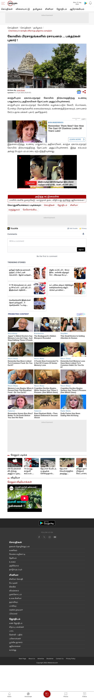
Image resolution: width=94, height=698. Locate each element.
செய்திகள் (7, 9)
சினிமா (49, 9)
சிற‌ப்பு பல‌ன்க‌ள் (16, 627)
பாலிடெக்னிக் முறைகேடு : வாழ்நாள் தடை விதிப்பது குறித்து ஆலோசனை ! (47, 200)
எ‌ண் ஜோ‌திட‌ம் (15, 623)
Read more (31, 183)
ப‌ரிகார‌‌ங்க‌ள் (15, 639)
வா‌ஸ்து (12, 650)
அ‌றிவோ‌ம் (14, 566)
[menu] (3, 3)
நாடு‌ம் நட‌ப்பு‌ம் (15, 570)
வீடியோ (15, 478)
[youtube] (50, 537)
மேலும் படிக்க (19, 455)
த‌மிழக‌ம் (37, 9)
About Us (32, 659)
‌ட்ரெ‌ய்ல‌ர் (13, 614)
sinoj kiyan (21, 90)
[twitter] (44, 537)
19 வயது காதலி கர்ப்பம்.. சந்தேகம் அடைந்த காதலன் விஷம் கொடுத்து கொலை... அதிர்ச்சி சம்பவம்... (29, 471)
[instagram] (55, 537)
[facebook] (39, 537)
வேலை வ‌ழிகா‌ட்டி (17, 554)
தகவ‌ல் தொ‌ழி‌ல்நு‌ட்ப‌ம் (19, 547)
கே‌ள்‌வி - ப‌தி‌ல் (15, 635)
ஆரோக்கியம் (77, 9)
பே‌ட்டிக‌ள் (13, 583)
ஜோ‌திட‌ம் (62, 9)
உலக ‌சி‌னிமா (15, 598)
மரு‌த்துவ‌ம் (14, 210)
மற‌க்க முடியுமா (16, 610)
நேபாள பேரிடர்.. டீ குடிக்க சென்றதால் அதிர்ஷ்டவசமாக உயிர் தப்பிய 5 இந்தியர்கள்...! (49, 471)
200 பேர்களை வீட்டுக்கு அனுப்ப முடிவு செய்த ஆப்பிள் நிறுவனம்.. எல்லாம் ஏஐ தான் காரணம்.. (14, 471)
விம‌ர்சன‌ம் (14, 591)
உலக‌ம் (12, 562)
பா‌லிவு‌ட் (13, 606)
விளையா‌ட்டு (23, 9)
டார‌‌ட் (11, 631)
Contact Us (60, 659)
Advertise (40, 659)
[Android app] (47, 523)
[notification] (90, 3)
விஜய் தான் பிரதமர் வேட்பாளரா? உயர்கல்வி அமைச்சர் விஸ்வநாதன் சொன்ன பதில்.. (83, 471)
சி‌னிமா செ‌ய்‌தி (16, 579)
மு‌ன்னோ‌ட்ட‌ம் (15, 595)
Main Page (22, 659)
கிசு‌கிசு (12, 587)
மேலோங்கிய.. (30, 210)
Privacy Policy (70, 659)
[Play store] (85, 3)
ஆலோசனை (15, 646)
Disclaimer (49, 659)
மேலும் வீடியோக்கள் (19, 482)
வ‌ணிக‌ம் (13, 551)
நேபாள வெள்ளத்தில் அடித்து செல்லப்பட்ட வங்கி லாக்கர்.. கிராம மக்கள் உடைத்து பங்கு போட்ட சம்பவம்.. (66, 471)
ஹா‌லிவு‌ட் (13, 602)
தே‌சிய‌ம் (13, 558)
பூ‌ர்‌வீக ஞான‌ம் (15, 642)
